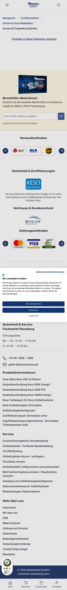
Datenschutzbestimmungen (50, 272)
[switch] (7, 572)
